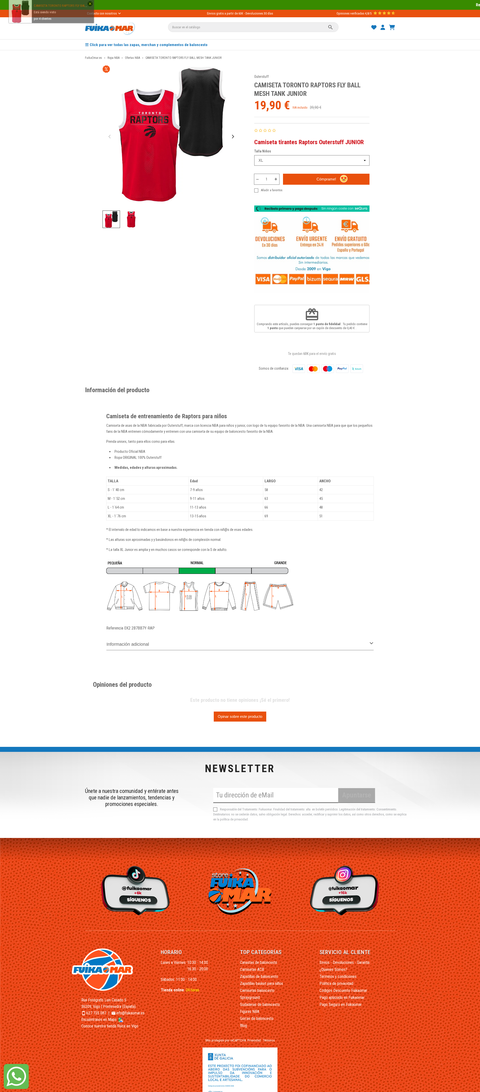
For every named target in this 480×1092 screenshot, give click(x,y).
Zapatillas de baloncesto (259, 976)
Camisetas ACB (252, 969)
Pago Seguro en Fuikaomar (341, 1004)
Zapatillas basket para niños (261, 983)
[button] (111, 219)
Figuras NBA (249, 1011)
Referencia (114, 628)
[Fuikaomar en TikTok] (134, 890)
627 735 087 (96, 1013)
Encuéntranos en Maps (99, 1019)
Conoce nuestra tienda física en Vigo (109, 1026)
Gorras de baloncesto (257, 1018)
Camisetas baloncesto (257, 990)
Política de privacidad (336, 983)
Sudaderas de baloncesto (260, 1004)
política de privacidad (234, 819)
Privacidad (254, 1040)
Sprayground (250, 997)
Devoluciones (254, 13)
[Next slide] (232, 136)
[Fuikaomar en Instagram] (346, 890)
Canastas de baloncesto (258, 962)
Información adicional (127, 644)
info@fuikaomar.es (130, 1013)
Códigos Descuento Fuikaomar (343, 990)
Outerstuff (261, 77)
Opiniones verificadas (350, 13)
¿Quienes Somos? (333, 969)
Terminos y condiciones (338, 976)
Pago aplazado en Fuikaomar (342, 997)
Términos (269, 1040)
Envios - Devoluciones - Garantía (345, 962)
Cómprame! (326, 179)
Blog (243, 1025)
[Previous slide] (109, 136)
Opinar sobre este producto (240, 716)
